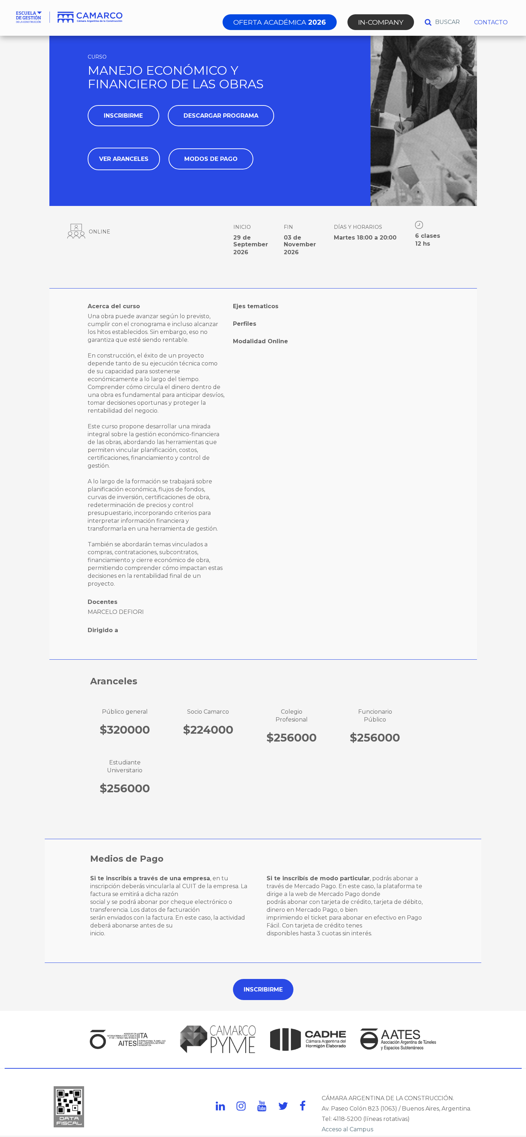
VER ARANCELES (123, 159)
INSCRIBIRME (123, 115)
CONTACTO (491, 22)
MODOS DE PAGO (211, 159)
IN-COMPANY (380, 22)
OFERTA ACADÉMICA (279, 22)
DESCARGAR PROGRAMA (221, 115)
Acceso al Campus (347, 1129)
